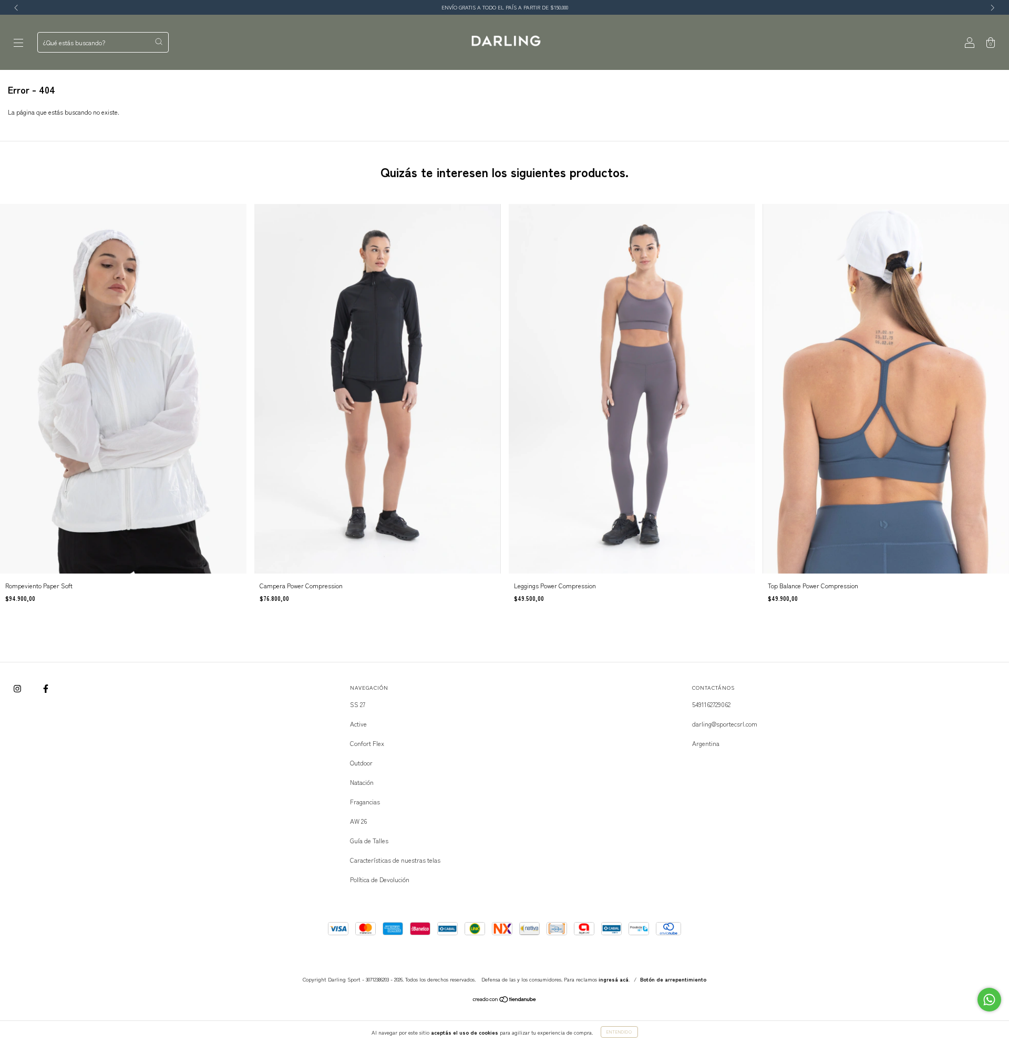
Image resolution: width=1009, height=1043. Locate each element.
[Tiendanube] (505, 1000)
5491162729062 (711, 704)
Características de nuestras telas (395, 859)
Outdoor (361, 762)
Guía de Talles (369, 840)
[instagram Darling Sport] (18, 687)
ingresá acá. (614, 979)
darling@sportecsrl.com (724, 723)
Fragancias (365, 801)
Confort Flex (367, 743)
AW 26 (358, 820)
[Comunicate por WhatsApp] (989, 999)
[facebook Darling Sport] (45, 687)
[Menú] (18, 42)
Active (358, 723)
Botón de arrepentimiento (673, 979)
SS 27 (357, 704)
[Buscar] (159, 41)
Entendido (619, 1032)
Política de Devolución (379, 879)
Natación (362, 782)
